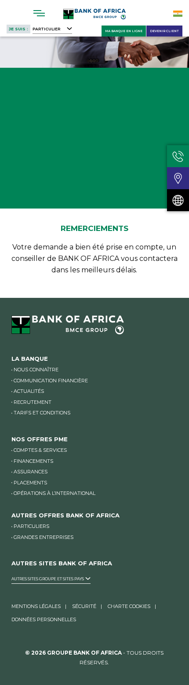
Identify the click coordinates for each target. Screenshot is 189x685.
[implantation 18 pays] (178, 200)
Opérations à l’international (54, 493)
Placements (30, 483)
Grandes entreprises (43, 537)
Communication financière (51, 380)
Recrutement (32, 402)
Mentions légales (36, 606)
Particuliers (31, 526)
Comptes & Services (40, 450)
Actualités (29, 391)
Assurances (30, 472)
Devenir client (164, 31)
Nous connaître (36, 369)
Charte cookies (129, 606)
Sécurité (84, 606)
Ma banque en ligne (123, 31)
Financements (33, 461)
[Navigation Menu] (39, 13)
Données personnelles (43, 619)
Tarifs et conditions (42, 413)
